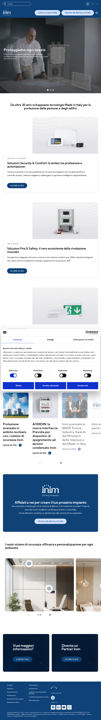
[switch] (38, 375)
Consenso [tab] (17, 340)
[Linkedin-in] (58, 707)
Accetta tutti (82, 386)
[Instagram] (69, 707)
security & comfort (16, 158)
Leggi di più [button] (12, 445)
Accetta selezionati (50, 386)
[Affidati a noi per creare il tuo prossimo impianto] (50, 490)
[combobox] (17, 4)
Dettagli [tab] (50, 340)
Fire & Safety (13, 244)
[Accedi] (88, 4)
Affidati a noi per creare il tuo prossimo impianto (50, 502)
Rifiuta (18, 386)
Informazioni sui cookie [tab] (83, 340)
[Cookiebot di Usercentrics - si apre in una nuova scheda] (87, 332)
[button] (17, 185)
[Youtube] (64, 707)
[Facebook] (53, 707)
